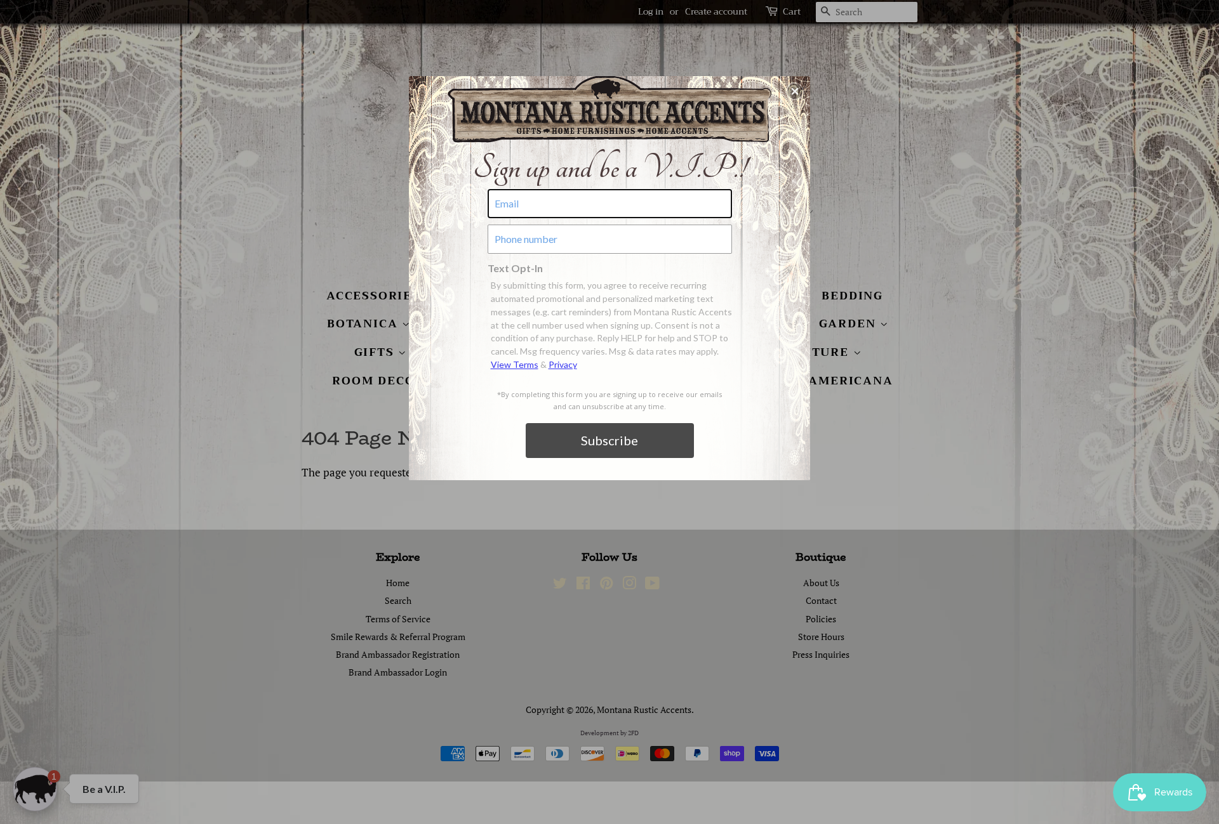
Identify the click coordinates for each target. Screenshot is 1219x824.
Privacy (563, 364)
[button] (795, 91)
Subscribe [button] (609, 440)
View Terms (514, 364)
